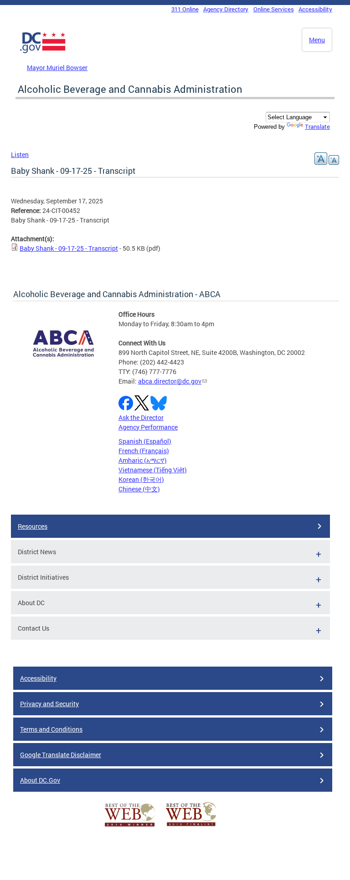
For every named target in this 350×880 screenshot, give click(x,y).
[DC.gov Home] (43, 51)
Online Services (273, 9)
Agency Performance (148, 427)
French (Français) (143, 450)
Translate (317, 126)
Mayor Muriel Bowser (57, 67)
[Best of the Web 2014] (129, 826)
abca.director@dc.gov (169, 381)
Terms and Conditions (51, 729)
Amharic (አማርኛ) (142, 460)
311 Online (185, 9)
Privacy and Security (49, 703)
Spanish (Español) (144, 441)
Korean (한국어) (141, 479)
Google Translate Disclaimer (60, 754)
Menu (317, 39)
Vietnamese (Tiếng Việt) (152, 469)
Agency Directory (225, 9)
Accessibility (315, 9)
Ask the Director (141, 417)
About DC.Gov (40, 780)
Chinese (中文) (139, 489)
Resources (32, 526)
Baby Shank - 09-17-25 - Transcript (69, 248)
